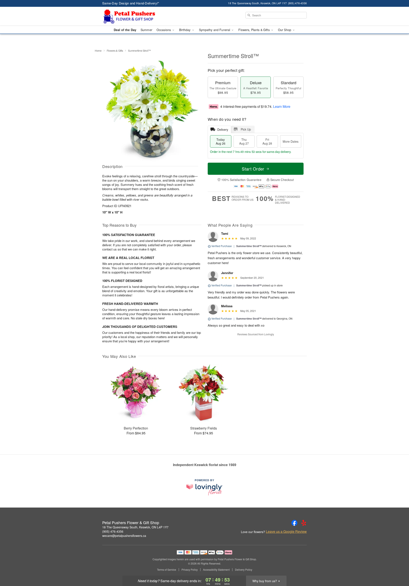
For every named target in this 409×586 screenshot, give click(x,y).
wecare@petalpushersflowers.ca (124, 535)
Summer (146, 30)
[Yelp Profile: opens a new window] (304, 523)
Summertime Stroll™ (249, 246)
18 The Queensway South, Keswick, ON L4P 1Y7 (135, 527)
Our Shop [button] (285, 30)
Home (98, 50)
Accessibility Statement (216, 569)
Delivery (222, 129)
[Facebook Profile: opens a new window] (294, 523)
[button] (398, 568)
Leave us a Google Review (286, 531)
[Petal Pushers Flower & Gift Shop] (133, 16)
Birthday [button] (185, 30)
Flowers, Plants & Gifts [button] (254, 30)
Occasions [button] (164, 30)
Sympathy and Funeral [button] (215, 30)
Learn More (281, 106)
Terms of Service (166, 569)
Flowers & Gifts (115, 50)
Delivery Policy (243, 569)
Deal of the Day (125, 30)
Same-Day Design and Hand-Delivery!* (130, 3)
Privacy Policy (189, 569)
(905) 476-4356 (112, 531)
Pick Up (246, 129)
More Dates (290, 141)
